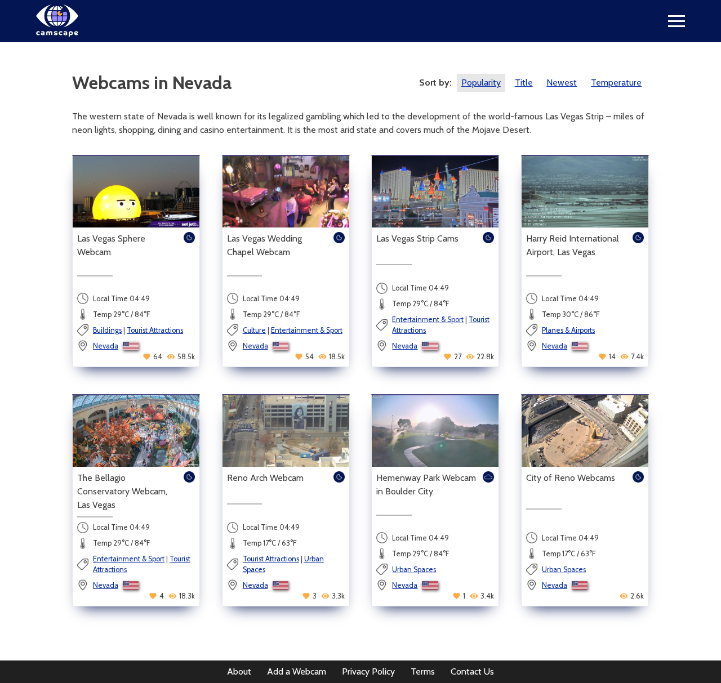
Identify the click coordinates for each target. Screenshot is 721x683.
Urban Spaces (414, 569)
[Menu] (676, 21)
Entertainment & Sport (306, 330)
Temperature (616, 82)
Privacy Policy (368, 671)
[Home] (57, 33)
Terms (423, 671)
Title (524, 82)
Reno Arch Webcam (265, 477)
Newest (561, 82)
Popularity (481, 82)
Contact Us (472, 671)
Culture (254, 330)
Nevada (105, 346)
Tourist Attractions (155, 330)
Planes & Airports (568, 330)
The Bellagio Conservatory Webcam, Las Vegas (122, 491)
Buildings (107, 330)
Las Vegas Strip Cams (417, 238)
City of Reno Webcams (570, 477)
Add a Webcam (296, 671)
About (239, 671)
